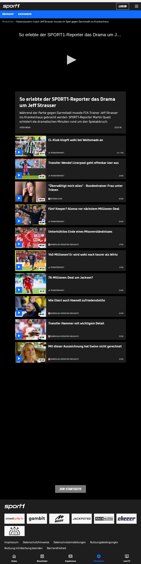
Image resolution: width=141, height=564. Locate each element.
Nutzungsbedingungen (104, 542)
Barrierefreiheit (56, 548)
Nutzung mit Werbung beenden (23, 548)
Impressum (11, 542)
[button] (71, 60)
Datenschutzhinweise (36, 542)
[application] (70, 60)
